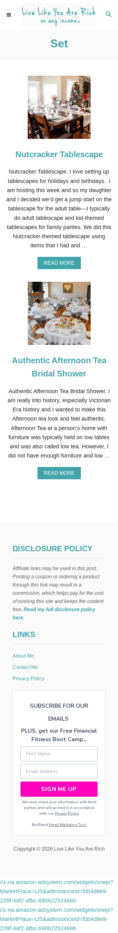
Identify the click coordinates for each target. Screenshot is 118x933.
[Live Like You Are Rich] (59, 15)
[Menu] (9, 15)
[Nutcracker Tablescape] (59, 110)
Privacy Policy (67, 813)
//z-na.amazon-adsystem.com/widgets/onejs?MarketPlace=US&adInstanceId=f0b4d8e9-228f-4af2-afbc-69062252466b (56, 891)
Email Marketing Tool (67, 824)
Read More (61, 264)
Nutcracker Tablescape (59, 154)
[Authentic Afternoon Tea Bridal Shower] (59, 316)
